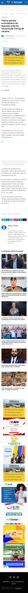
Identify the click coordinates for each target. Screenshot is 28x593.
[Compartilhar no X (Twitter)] (7, 41)
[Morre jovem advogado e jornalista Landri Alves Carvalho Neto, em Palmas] (14, 356)
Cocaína (4, 214)
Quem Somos (6, 581)
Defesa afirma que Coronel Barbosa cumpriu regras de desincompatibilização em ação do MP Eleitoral (13, 295)
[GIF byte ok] (14, 435)
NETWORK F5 (18, 588)
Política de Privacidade (17, 581)
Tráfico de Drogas (16, 214)
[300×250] (14, 542)
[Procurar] (26, 2)
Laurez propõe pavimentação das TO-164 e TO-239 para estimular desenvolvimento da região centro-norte (13, 342)
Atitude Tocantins (10, 35)
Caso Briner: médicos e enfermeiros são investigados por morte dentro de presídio (13, 318)
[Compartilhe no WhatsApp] (2, 41)
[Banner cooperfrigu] (14, 560)
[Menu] (2, 2)
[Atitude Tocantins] (14, 2)
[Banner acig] (14, 502)
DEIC (9, 214)
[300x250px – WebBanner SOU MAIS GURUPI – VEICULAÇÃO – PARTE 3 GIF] (14, 524)
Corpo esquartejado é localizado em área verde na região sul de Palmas (12, 388)
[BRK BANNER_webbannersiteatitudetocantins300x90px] (14, 567)
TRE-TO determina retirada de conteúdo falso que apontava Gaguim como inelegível (13, 271)
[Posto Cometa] (14, 444)
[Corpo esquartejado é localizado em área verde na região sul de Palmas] (14, 378)
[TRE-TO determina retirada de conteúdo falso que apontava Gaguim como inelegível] (14, 261)
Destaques (4, 17)
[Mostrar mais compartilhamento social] (10, 41)
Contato (14, 583)
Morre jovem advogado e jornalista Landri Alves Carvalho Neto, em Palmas (13, 366)
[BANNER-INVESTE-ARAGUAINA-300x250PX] (14, 64)
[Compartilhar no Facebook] (5, 41)
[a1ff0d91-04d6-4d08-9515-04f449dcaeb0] (14, 463)
